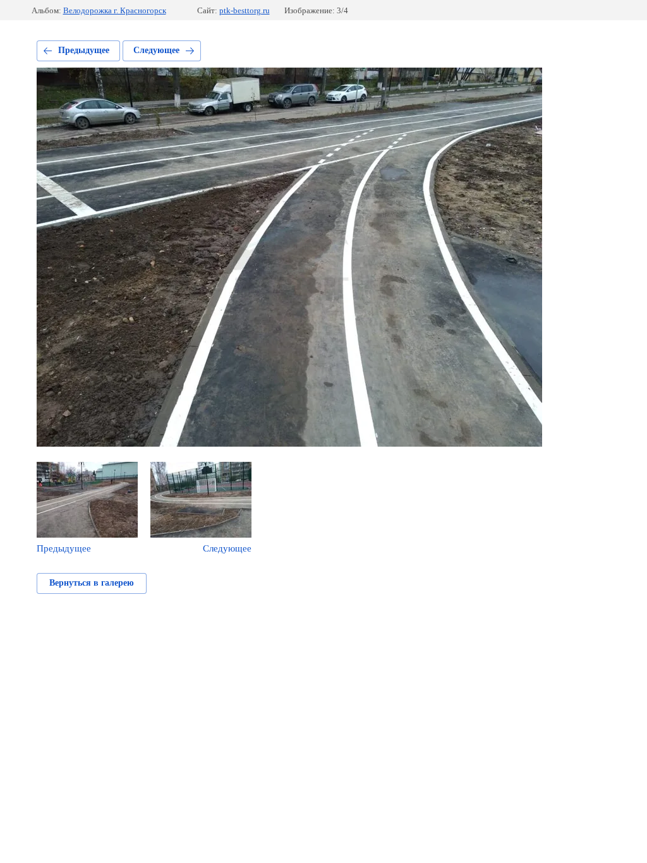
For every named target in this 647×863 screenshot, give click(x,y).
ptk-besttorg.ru (244, 10)
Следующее (156, 50)
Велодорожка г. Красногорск (114, 10)
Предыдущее (83, 50)
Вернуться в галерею (91, 583)
